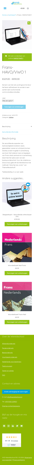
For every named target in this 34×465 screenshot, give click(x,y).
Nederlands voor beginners (11, 362)
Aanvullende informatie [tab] (10, 132)
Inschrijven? (12, 15)
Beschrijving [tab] (6, 126)
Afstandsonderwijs (8, 343)
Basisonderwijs (7, 352)
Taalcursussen (7, 366)
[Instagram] (8, 426)
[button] (5, 8)
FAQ (3, 375)
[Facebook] (4, 426)
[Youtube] (21, 426)
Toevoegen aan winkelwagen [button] (17, 224)
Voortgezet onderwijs (9, 357)
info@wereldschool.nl (14, 397)
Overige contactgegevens (11, 406)
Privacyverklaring (19, 460)
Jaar (3, 98)
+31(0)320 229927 (11, 402)
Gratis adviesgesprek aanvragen (16, 392)
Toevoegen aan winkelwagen (14, 107)
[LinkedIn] (12, 426)
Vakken (11, 117)
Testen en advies (8, 371)
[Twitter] (17, 426)
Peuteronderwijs (8, 348)
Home (4, 15)
